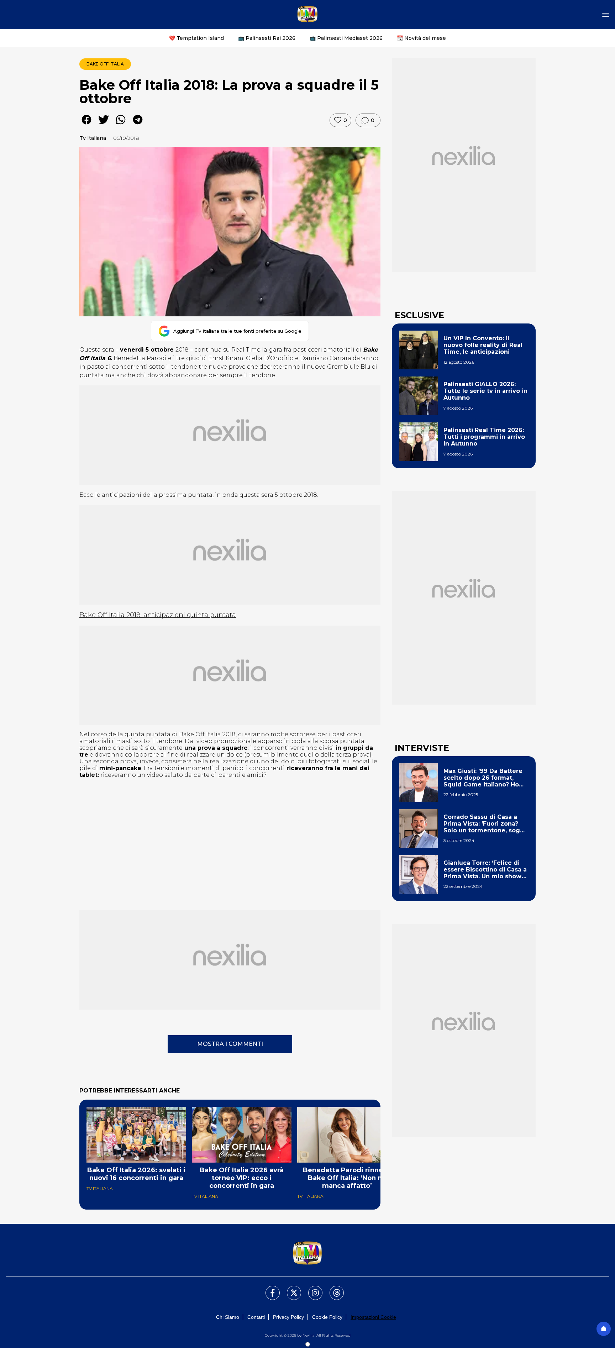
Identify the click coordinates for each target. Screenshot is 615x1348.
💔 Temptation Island (196, 38)
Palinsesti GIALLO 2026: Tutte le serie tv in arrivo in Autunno (485, 391)
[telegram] (138, 124)
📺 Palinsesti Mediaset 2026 (346, 38)
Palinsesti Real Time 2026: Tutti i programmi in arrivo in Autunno (484, 437)
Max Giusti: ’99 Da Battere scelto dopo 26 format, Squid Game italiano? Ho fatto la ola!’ (482, 778)
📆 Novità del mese (421, 38)
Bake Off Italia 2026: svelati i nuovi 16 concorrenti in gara (136, 1174)
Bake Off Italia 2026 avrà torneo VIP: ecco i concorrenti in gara (242, 1178)
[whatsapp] (121, 124)
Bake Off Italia (105, 64)
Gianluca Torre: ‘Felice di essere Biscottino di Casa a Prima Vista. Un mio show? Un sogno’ (485, 869)
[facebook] (86, 124)
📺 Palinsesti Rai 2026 (266, 38)
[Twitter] (290, 1288)
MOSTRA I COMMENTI (230, 1044)
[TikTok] (332, 1288)
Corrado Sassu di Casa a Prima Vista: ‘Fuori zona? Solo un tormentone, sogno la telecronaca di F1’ (485, 823)
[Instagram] (311, 1288)
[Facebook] (268, 1288)
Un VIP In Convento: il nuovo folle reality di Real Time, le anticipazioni (482, 345)
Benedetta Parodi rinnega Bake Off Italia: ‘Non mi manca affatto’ (347, 1178)
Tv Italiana (92, 138)
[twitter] (103, 124)
